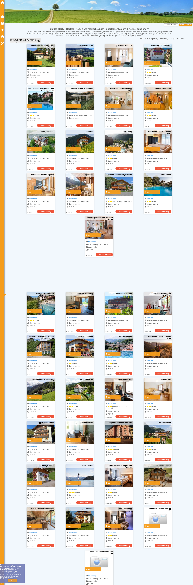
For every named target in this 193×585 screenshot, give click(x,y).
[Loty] (3, 29)
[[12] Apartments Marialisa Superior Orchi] (158, 141)
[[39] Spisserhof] (80, 518)
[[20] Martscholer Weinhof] (119, 303)
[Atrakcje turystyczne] (3, 43)
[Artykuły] (3, 23)
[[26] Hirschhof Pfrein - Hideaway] (41, 389)
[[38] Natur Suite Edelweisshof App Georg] (41, 518)
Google (9, 566)
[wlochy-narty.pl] (3, 2)
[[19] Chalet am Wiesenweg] (80, 303)
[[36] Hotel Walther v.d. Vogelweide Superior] (119, 475)
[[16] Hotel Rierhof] (158, 184)
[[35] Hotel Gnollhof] (80, 475)
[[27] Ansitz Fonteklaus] (80, 389)
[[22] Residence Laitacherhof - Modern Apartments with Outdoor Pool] (41, 346)
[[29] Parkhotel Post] (158, 389)
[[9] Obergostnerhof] (41, 141)
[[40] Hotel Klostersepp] (119, 518)
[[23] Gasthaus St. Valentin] (80, 346)
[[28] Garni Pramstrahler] (119, 389)
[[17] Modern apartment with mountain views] (99, 227)
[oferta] (28, 72)
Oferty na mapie (185, 25)
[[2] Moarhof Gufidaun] (80, 55)
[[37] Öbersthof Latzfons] (158, 475)
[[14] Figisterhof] (80, 184)
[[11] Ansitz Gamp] (119, 141)
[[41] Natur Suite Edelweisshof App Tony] (158, 518)
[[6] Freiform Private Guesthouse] (80, 98)
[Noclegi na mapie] (3, 16)
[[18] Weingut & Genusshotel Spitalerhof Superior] (41, 303)
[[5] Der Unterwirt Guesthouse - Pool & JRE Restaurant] (41, 98)
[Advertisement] (99, 275)
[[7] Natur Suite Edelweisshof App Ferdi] (119, 98)
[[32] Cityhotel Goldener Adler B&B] (119, 432)
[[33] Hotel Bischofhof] (158, 432)
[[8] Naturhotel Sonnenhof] (158, 98)
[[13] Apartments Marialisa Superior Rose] (41, 184)
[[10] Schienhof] (80, 141)
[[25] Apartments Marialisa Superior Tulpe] (158, 346)
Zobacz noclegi (45, 82)
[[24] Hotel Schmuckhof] (119, 346)
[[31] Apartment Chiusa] (80, 432)
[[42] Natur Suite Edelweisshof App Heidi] (99, 561)
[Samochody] (3, 36)
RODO (11, 578)
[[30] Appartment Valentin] (41, 432)
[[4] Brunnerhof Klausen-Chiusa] (158, 55)
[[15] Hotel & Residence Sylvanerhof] (119, 184)
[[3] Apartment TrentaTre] (119, 55)
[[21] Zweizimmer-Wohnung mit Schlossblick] (158, 303)
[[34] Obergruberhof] (41, 475)
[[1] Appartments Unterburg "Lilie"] (41, 55)
